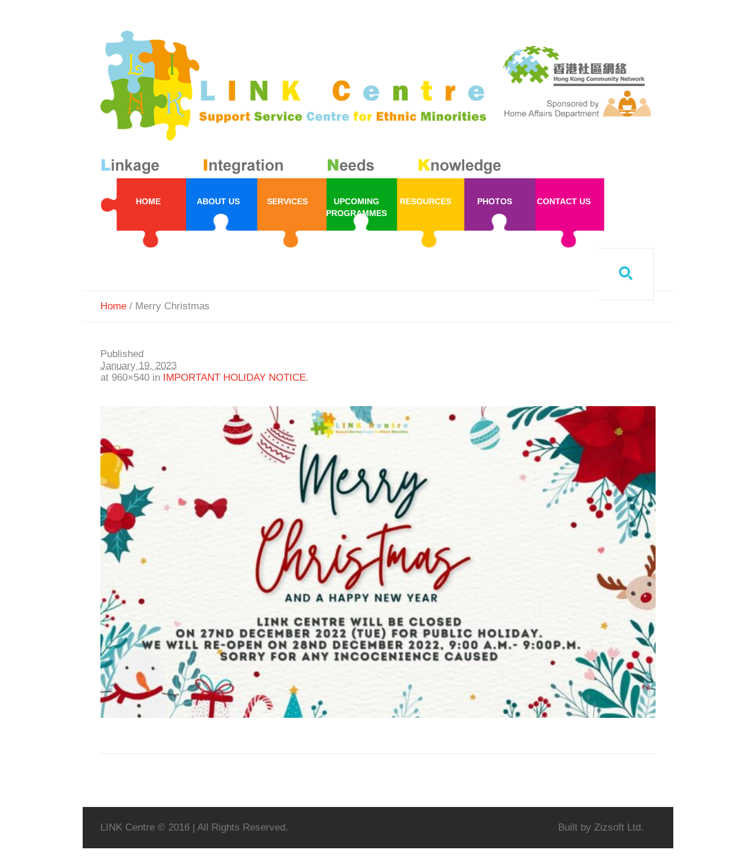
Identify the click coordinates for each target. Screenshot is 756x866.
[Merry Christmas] (378, 562)
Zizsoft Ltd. (619, 827)
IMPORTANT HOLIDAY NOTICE (234, 377)
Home (113, 306)
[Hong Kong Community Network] (303, 105)
